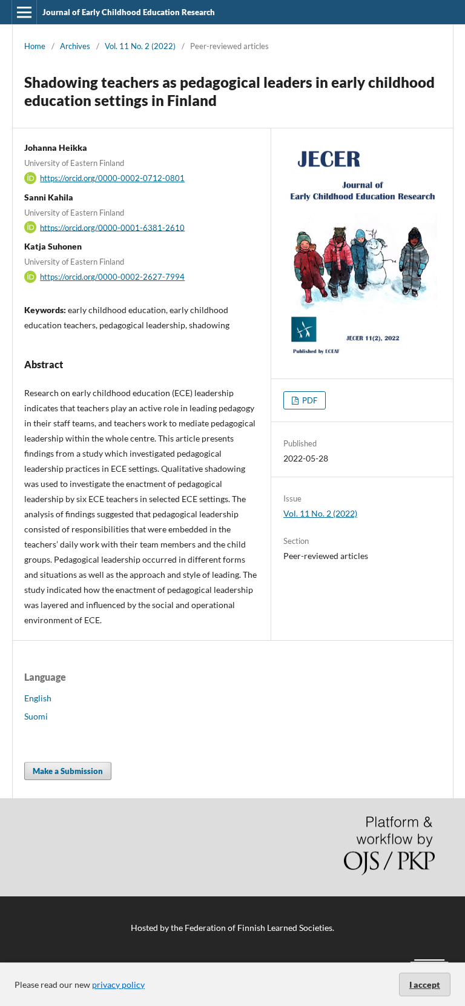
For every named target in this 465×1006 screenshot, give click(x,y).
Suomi (36, 716)
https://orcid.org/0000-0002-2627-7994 (112, 277)
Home (34, 46)
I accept (424, 984)
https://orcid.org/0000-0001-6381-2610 (112, 227)
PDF (308, 400)
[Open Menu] (24, 12)
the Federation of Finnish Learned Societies (251, 927)
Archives (75, 46)
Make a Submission (68, 771)
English (37, 698)
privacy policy (118, 984)
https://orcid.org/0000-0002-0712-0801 (112, 178)
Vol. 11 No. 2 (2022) (140, 46)
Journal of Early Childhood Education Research (128, 12)
